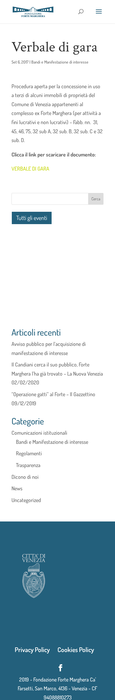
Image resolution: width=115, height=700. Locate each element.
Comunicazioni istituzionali (39, 432)
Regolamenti (29, 453)
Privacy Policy (32, 649)
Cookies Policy (76, 649)
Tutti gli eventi (31, 217)
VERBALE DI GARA (30, 168)
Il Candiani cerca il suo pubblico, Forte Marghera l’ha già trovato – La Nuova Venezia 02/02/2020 (57, 373)
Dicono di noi (25, 477)
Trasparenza (28, 465)
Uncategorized (26, 500)
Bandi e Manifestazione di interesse (59, 61)
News (17, 488)
